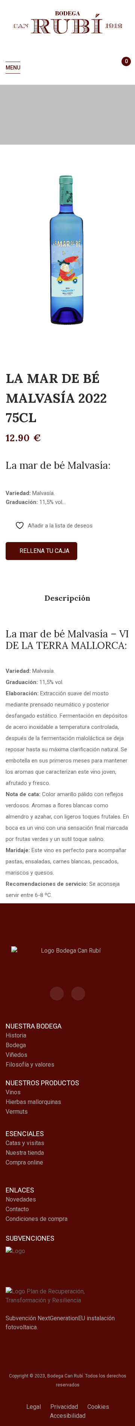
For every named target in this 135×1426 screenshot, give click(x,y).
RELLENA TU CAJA (43, 550)
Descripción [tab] (67, 598)
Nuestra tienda (25, 1153)
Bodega (16, 1045)
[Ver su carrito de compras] (123, 68)
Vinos (13, 1092)
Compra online (24, 1162)
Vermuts (17, 1112)
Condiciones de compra (37, 1219)
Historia (16, 1035)
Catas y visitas (25, 1143)
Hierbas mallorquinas (33, 1102)
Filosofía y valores (30, 1064)
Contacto (17, 1209)
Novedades (21, 1199)
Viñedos (16, 1055)
